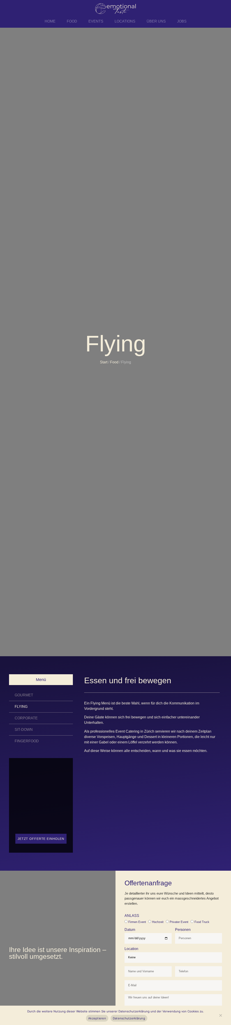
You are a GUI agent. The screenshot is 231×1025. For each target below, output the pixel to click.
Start (103, 362)
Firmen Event (137, 922)
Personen (183, 930)
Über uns (156, 21)
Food (72, 21)
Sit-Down (24, 729)
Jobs (182, 21)
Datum (130, 930)
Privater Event (179, 922)
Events (95, 21)
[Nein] (220, 1016)
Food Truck (201, 922)
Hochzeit (158, 922)
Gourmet (24, 695)
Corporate (26, 718)
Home (50, 21)
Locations (125, 21)
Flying (21, 706)
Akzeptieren (97, 1018)
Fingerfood (27, 741)
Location (131, 949)
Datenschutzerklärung (129, 1018)
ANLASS (132, 916)
